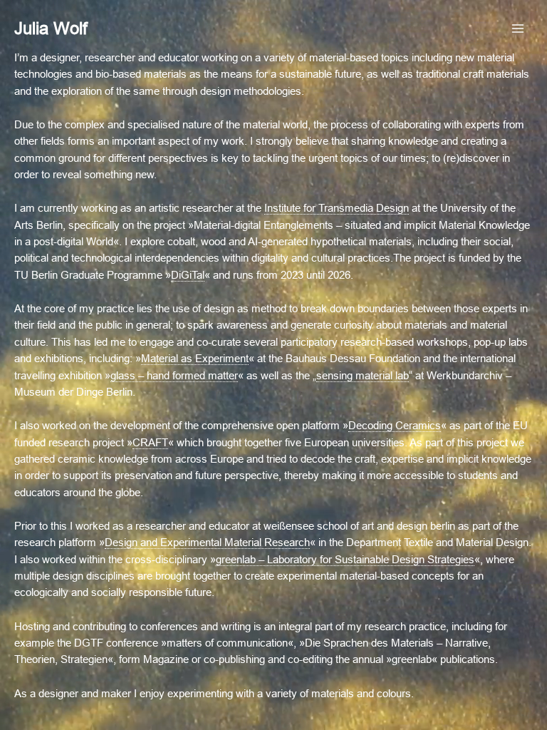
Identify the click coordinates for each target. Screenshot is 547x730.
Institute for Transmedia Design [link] (336, 208)
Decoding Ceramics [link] (394, 425)
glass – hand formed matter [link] (174, 375)
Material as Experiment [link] (195, 358)
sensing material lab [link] (362, 375)
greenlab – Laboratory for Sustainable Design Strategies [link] (345, 559)
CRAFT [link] (150, 442)
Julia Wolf (51, 28)
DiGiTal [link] (187, 275)
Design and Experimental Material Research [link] (207, 542)
